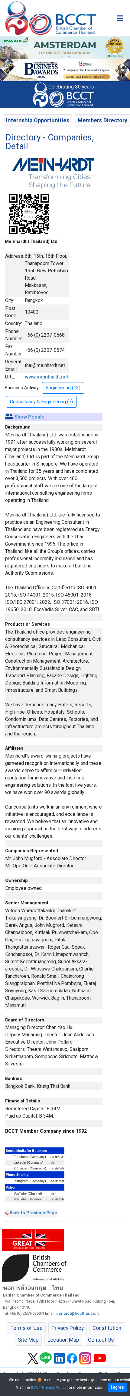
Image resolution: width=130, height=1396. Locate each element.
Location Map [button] (63, 1340)
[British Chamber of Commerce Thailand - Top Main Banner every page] (65, 70)
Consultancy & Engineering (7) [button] (41, 402)
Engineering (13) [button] (63, 388)
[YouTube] (100, 1358)
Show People (29, 417)
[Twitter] (33, 1358)
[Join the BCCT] (65, 94)
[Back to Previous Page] (6, 1213)
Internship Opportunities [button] (37, 120)
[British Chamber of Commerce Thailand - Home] (48, 18)
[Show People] (9, 417)
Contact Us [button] (101, 1340)
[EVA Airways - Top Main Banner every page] (65, 47)
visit (53, 1162)
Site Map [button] (28, 1340)
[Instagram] (85, 1358)
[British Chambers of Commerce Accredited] (35, 1267)
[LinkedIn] (59, 1358)
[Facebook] (72, 1358)
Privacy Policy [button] (67, 1328)
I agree (117, 1387)
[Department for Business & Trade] (33, 1239)
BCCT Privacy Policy (48, 1387)
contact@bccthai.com (77, 1313)
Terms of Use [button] (27, 1328)
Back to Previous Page (33, 1213)
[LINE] (46, 1358)
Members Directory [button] (102, 120)
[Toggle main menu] (120, 18)
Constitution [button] (107, 1328)
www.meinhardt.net (47, 377)
